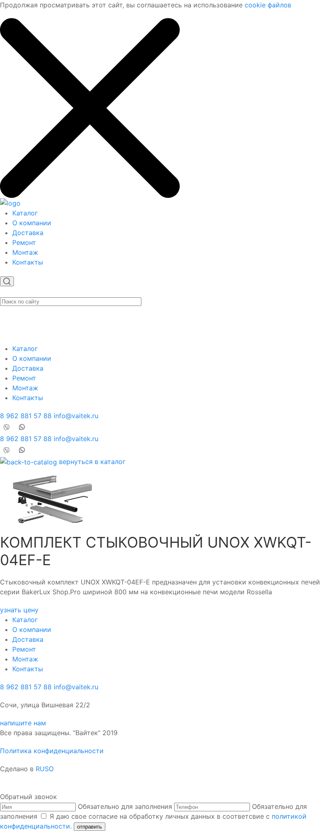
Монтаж (25, 252)
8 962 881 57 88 (26, 416)
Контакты (27, 262)
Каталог (25, 213)
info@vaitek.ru (76, 416)
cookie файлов (268, 5)
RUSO (45, 769)
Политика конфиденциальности (52, 751)
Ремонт (24, 242)
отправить (89, 827)
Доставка (27, 233)
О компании (31, 223)
